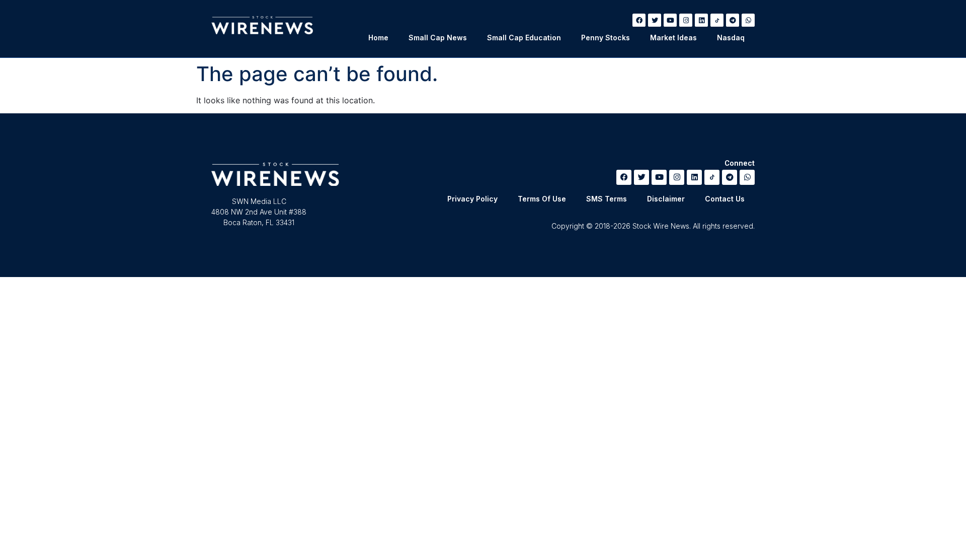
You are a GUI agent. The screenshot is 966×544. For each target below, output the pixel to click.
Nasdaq (731, 37)
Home (378, 37)
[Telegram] (732, 20)
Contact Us (725, 198)
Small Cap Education (524, 37)
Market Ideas (673, 37)
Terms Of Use (542, 198)
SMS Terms (606, 198)
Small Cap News (438, 37)
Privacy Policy (472, 198)
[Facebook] (639, 20)
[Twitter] (654, 20)
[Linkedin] (701, 20)
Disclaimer (666, 198)
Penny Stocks (605, 37)
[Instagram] (685, 20)
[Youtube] (670, 20)
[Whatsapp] (748, 20)
